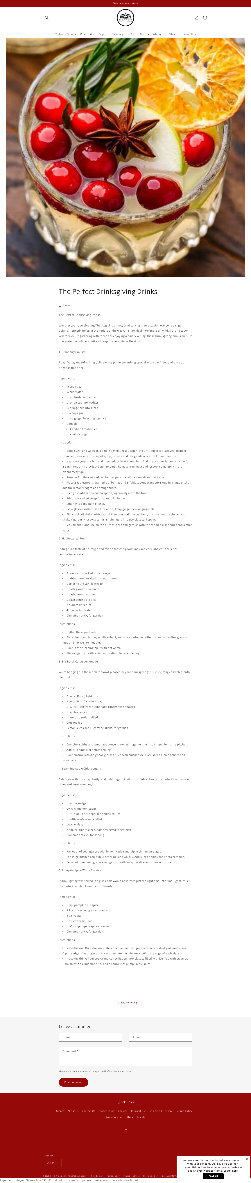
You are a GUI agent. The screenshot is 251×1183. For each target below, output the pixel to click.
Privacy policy (114, 1176)
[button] (47, 18)
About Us (73, 1111)
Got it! (213, 1176)
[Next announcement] (207, 3)
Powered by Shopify (77, 1176)
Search (60, 1111)
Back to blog (127, 1003)
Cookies (122, 1111)
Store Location (114, 1117)
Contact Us (88, 1111)
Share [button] (66, 305)
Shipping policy (151, 1176)
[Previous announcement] (44, 3)
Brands (141, 1117)
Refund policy (96, 1176)
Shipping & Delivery (161, 1111)
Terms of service (132, 1176)
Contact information (172, 1176)
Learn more (231, 1170)
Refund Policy (184, 1111)
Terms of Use (138, 1111)
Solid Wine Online (58, 1176)
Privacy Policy (106, 1111)
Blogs (130, 1117)
